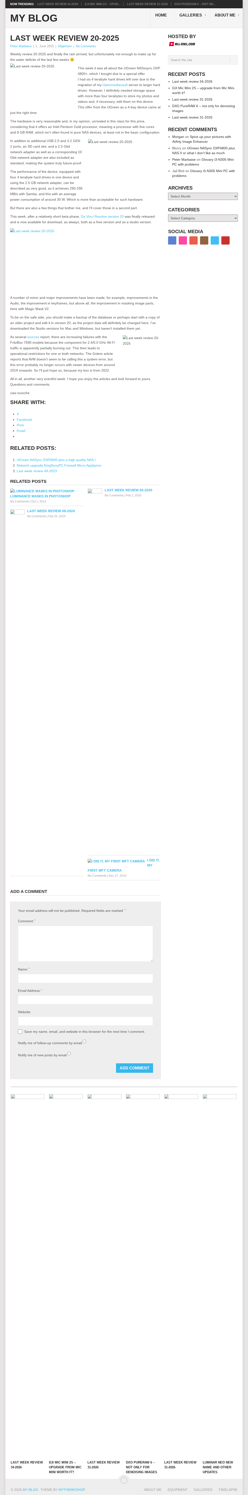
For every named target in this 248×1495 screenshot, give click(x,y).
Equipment (178, 1490)
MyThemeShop (72, 1490)
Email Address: (30, 990)
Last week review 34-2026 (57, 4)
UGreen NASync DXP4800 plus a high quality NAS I (56, 460)
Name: (24, 969)
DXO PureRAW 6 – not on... (194, 4)
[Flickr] (183, 240)
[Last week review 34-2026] (28, 1276)
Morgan (178, 137)
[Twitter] (215, 240)
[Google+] (193, 240)
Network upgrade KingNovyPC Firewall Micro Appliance (59, 465)
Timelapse (227, 1490)
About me (225, 15)
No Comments (86, 46)
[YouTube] (225, 240)
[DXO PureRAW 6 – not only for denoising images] (143, 1276)
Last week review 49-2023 (37, 471)
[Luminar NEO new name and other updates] (220, 1276)
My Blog (34, 18)
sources (33, 337)
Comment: (26, 921)
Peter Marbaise (20, 46)
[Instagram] (204, 240)
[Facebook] (172, 240)
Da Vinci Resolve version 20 (102, 216)
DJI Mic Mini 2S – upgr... (102, 4)
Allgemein (65, 46)
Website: (24, 1012)
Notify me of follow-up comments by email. (50, 1043)
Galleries (190, 15)
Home (161, 15)
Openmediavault (115, 85)
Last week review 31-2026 (147, 4)
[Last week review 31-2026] (104, 1276)
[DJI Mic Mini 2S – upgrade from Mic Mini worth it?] (66, 1276)
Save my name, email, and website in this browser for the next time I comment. (84, 1032)
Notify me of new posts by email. (43, 1055)
